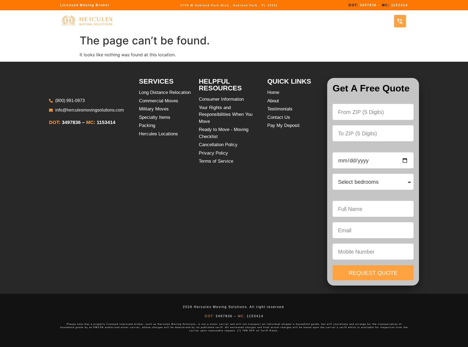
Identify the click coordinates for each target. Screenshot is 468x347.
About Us (330, 21)
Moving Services (139, 21)
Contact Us (366, 21)
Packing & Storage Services (205, 21)
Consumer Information (279, 21)
